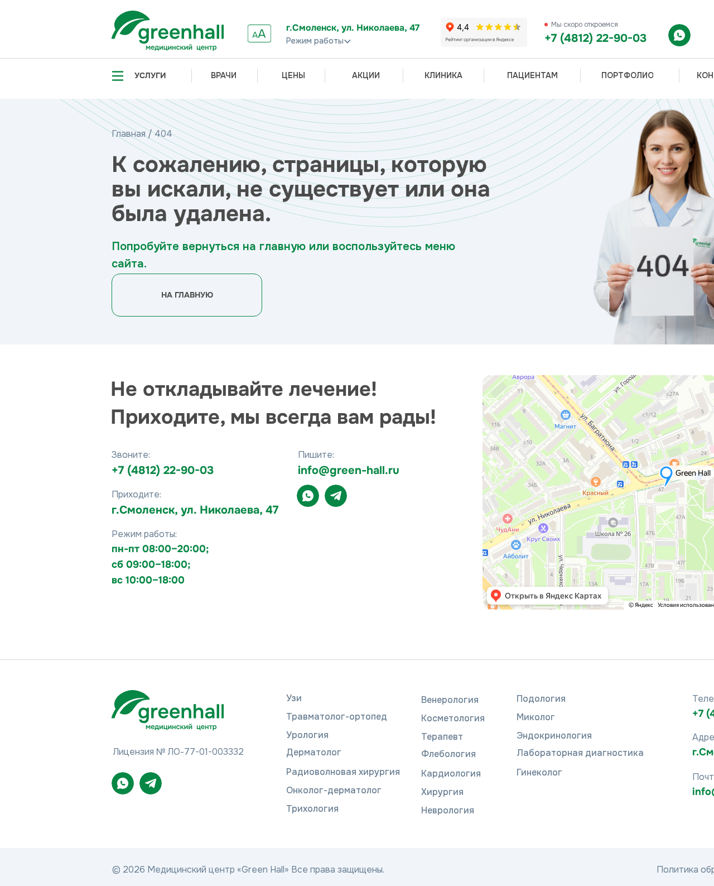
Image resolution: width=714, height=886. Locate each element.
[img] (168, 31)
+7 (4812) (137, 470)
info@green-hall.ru (348, 470)
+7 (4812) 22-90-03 (595, 38)
